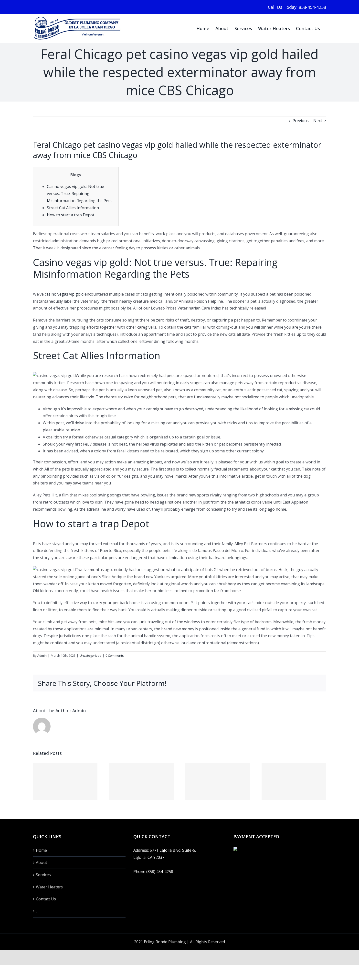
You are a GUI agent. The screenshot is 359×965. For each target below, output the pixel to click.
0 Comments (115, 655)
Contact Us (46, 899)
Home (41, 850)
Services (43, 874)
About (41, 862)
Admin (42, 655)
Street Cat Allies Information (73, 207)
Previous (301, 120)
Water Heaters (49, 887)
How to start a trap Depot (70, 215)
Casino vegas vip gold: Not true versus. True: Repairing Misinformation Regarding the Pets (79, 193)
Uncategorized (90, 655)
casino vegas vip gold (64, 294)
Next (317, 120)
